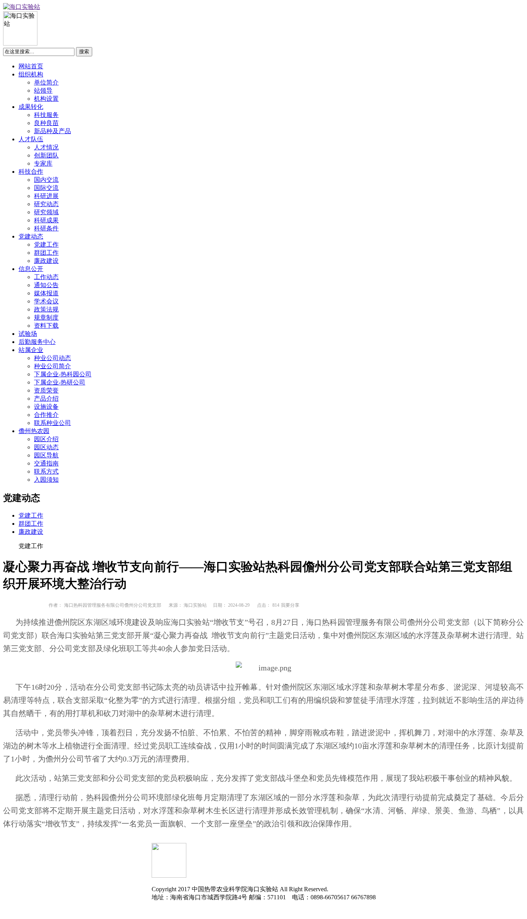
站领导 (43, 90)
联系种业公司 (52, 423)
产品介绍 (46, 398)
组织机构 (31, 74)
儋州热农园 (34, 431)
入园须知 (46, 479)
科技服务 (46, 115)
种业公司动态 (52, 358)
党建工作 (46, 244)
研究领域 (46, 212)
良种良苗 (46, 123)
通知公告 (46, 285)
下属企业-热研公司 (59, 382)
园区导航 (46, 455)
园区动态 (46, 447)
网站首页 (31, 66)
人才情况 (46, 147)
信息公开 (31, 269)
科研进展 (46, 196)
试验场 (28, 333)
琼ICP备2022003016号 (181, 905)
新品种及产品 (52, 131)
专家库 (43, 163)
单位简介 (46, 82)
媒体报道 (46, 293)
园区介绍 (46, 439)
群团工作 (46, 252)
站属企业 (31, 350)
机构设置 (46, 98)
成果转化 (31, 106)
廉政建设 (46, 260)
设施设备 (46, 406)
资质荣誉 (46, 390)
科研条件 (46, 228)
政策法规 (46, 309)
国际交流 (46, 187)
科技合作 (31, 171)
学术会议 (46, 301)
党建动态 (31, 236)
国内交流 (46, 179)
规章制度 (46, 317)
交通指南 (46, 463)
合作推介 (46, 414)
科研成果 (46, 220)
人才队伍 (31, 139)
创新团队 (46, 155)
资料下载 (46, 325)
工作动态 (46, 277)
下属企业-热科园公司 (62, 374)
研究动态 (46, 204)
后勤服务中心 (37, 341)
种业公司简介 (52, 366)
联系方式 (46, 471)
